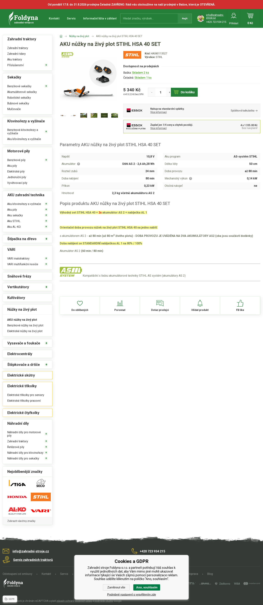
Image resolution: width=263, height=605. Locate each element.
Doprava (193, 574)
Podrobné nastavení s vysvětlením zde (131, 594)
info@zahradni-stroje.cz (215, 16)
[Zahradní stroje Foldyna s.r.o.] (64, 36)
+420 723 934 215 (216, 22)
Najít (184, 18)
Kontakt (54, 18)
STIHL (159, 57)
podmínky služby (103, 600)
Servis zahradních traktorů (33, 560)
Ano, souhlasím (146, 587)
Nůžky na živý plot (79, 36)
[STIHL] (132, 58)
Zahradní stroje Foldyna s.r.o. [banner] (24, 18)
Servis (71, 18)
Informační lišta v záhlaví (99, 18)
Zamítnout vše (116, 587)
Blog (210, 574)
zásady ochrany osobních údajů (74, 600)
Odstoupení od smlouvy (17, 574)
